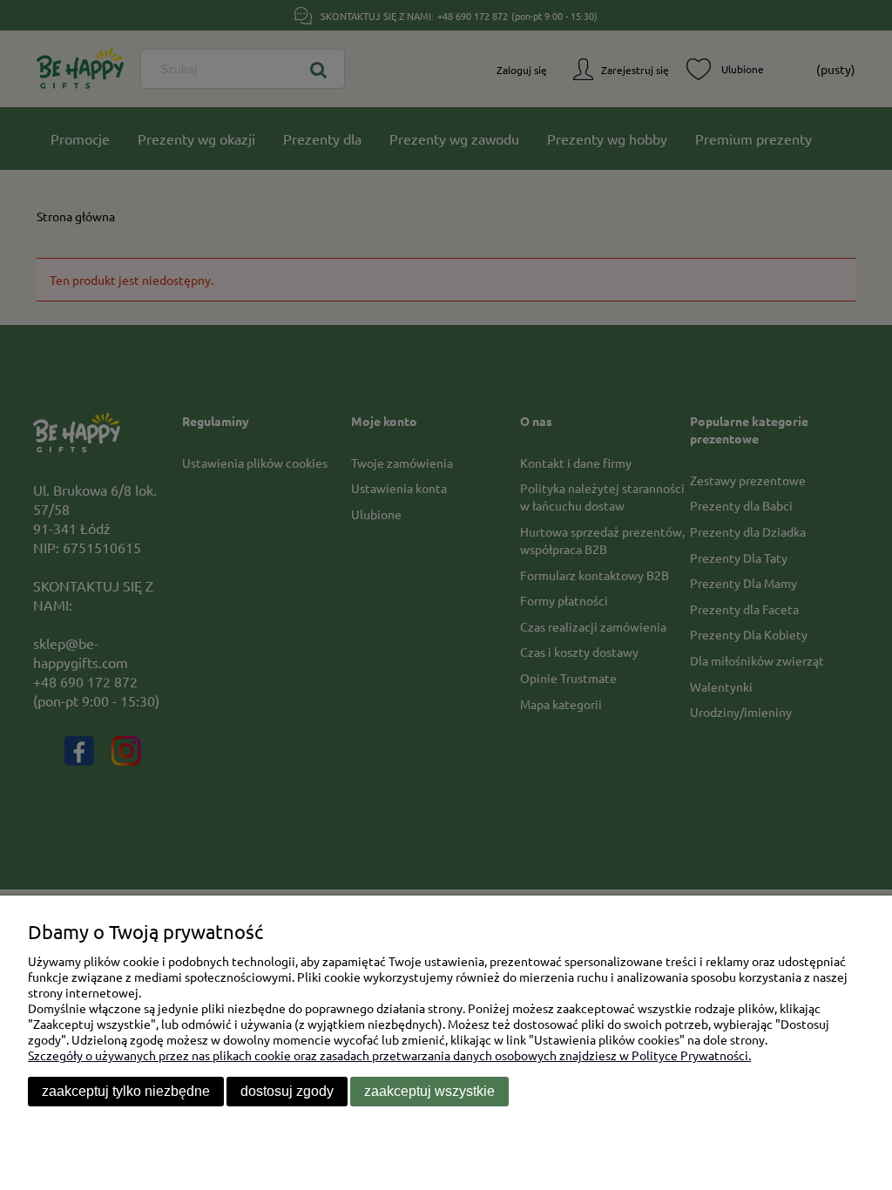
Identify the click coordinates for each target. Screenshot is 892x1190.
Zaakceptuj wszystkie (429, 1091)
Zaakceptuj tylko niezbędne (126, 1091)
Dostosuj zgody (287, 1091)
